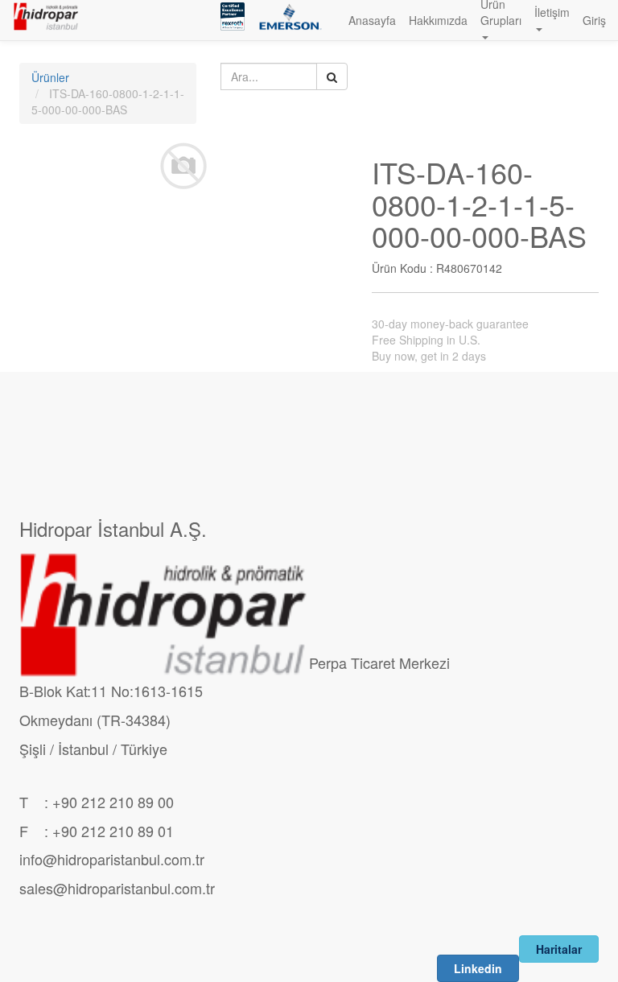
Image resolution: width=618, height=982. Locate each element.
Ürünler (50, 77)
